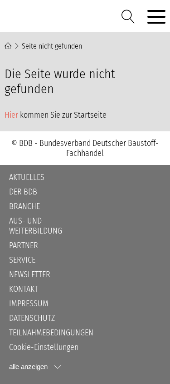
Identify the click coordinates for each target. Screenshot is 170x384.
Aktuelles (26, 177)
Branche (24, 206)
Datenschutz (32, 318)
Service (22, 260)
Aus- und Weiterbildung (35, 226)
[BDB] (59, 16)
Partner (23, 245)
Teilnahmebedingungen (51, 333)
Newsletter (29, 274)
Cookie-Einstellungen (43, 347)
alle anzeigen (28, 366)
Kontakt (23, 289)
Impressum (29, 304)
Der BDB (23, 192)
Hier (11, 115)
